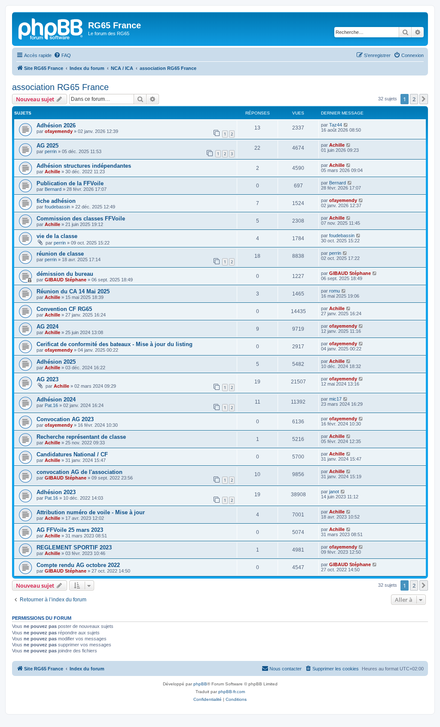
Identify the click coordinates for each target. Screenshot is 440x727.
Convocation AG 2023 (65, 419)
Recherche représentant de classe (81, 437)
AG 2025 (47, 145)
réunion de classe (60, 253)
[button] (423, 99)
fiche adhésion (56, 201)
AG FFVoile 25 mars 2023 (70, 530)
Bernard (53, 189)
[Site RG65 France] (51, 28)
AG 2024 (47, 326)
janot (334, 491)
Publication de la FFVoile (70, 183)
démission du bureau (65, 274)
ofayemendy (59, 131)
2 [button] (414, 99)
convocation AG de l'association (79, 472)
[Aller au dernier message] (346, 124)
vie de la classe (57, 236)
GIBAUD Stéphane (65, 279)
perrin (51, 151)
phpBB (200, 684)
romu (334, 290)
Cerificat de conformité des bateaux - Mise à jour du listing (114, 344)
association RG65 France (60, 87)
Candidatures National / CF (72, 454)
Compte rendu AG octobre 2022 (78, 565)
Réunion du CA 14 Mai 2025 (73, 291)
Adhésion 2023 (56, 492)
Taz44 (335, 124)
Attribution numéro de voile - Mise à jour (91, 512)
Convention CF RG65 (64, 309)
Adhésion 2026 (56, 125)
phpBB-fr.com (231, 691)
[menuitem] (62, 55)
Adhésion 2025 (56, 362)
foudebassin (57, 206)
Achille (337, 145)
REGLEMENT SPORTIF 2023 (74, 547)
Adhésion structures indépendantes (84, 166)
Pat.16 (51, 405)
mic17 (335, 398)
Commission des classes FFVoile (81, 218)
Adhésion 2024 (56, 399)
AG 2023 (47, 379)
